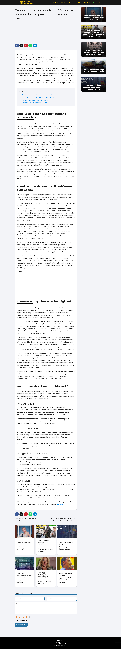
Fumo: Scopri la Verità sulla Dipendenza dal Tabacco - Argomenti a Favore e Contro (62, 519)
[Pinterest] (26, 45)
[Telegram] (35, 45)
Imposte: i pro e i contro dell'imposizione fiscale (28, 519)
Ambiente (55, 2)
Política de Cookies (59, 645)
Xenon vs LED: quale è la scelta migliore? (35, 100)
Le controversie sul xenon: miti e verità (35, 103)
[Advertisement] (46, 30)
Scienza (70, 2)
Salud (63, 2)
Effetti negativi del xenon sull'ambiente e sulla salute (39, 97)
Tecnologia (86, 2)
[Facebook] (17, 45)
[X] (21, 45)
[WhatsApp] (30, 45)
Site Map (59, 640)
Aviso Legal (59, 642)
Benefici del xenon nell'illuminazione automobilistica (38, 95)
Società (77, 2)
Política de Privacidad (59, 644)
